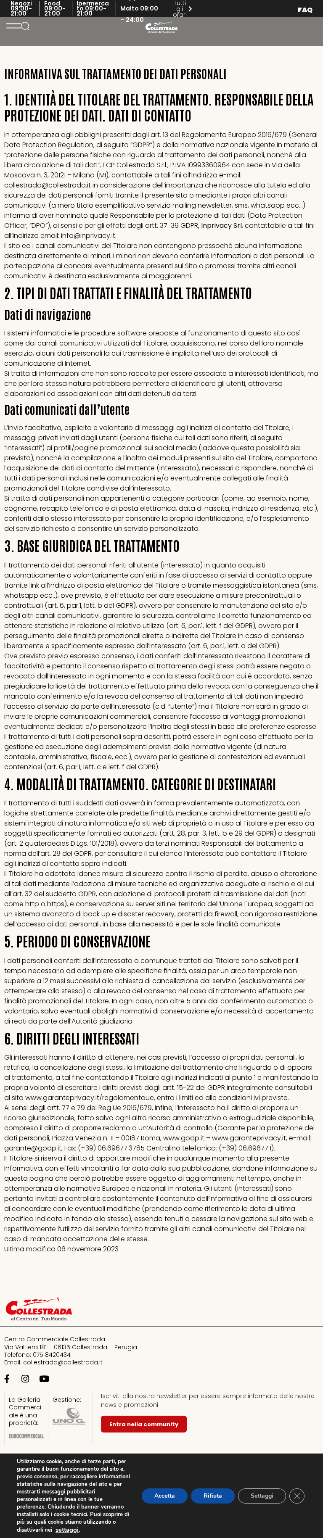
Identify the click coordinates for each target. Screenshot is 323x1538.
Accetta (164, 1496)
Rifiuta (213, 1496)
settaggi (67, 1529)
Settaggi (262, 1496)
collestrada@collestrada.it (63, 1362)
